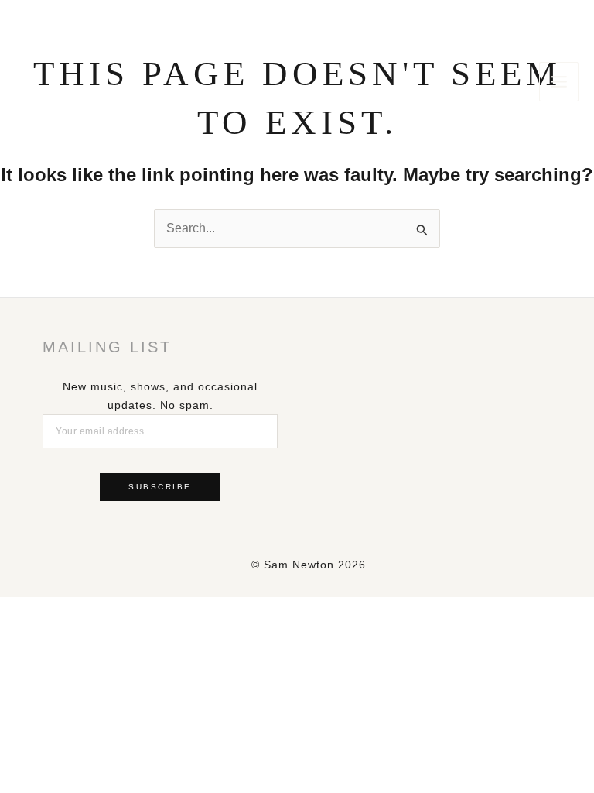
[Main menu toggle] (559, 81)
